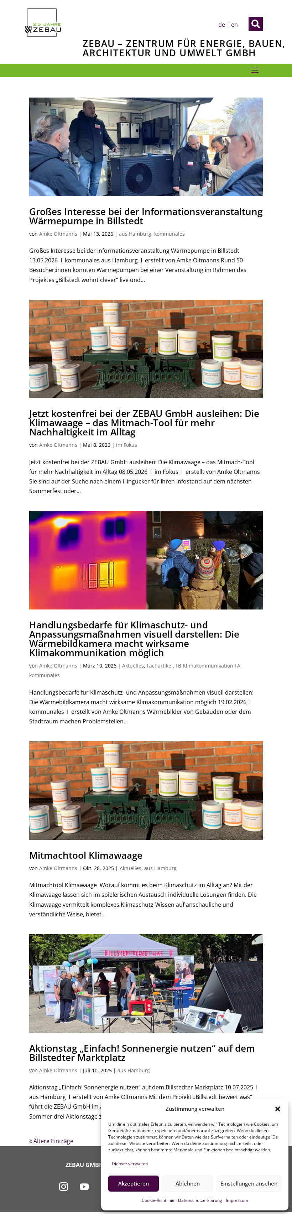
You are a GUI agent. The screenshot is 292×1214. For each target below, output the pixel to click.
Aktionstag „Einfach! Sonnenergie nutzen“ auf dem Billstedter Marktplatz (142, 1053)
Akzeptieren (133, 1183)
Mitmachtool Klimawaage (85, 855)
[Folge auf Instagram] (64, 1187)
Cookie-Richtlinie (158, 1200)
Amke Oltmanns (58, 233)
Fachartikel (160, 665)
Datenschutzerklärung (200, 1200)
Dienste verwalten (130, 1164)
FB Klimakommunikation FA (208, 665)
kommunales (169, 233)
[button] (277, 1109)
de (221, 24)
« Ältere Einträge (51, 1141)
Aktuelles (133, 665)
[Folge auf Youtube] (84, 1187)
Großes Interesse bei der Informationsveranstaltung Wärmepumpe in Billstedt (145, 216)
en (234, 24)
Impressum (237, 1200)
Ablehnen (188, 1183)
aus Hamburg (135, 233)
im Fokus (126, 444)
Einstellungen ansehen (248, 1183)
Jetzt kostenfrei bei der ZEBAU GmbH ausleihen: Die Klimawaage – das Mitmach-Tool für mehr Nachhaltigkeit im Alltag (144, 422)
